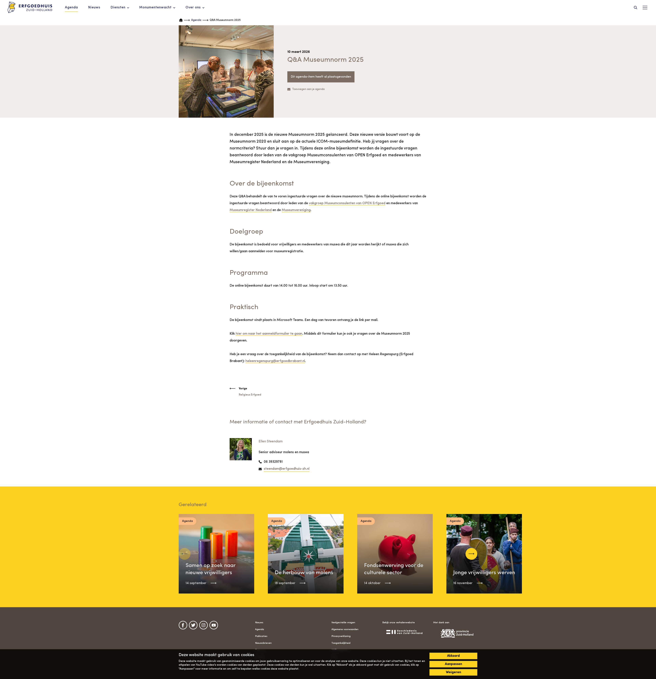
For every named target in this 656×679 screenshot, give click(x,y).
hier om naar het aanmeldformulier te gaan (269, 333)
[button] (471, 554)
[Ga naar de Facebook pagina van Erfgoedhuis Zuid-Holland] (183, 625)
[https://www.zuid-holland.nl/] (455, 633)
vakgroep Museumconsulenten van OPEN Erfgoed (347, 203)
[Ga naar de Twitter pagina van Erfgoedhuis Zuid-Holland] (193, 625)
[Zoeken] (635, 7)
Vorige (243, 388)
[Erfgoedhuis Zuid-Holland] (30, 7)
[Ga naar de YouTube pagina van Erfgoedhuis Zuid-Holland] (213, 625)
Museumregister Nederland (251, 210)
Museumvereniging (296, 210)
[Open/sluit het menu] (645, 7)
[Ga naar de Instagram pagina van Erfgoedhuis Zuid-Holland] (203, 625)
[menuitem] (71, 7)
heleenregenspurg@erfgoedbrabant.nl (275, 361)
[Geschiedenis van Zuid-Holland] (404, 632)
